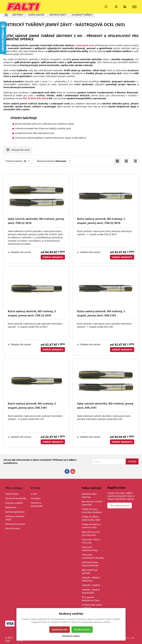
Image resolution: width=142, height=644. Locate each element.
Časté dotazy (12, 493)
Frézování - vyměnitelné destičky (93, 556)
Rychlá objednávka (15, 511)
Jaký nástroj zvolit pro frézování (91, 533)
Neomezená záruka (15, 523)
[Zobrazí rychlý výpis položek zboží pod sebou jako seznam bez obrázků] (135, 161)
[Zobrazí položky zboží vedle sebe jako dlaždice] (117, 161)
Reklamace (10, 507)
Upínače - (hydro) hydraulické (91, 591)
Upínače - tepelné (91, 585)
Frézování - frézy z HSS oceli (91, 541)
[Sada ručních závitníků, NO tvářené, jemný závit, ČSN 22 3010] (36, 196)
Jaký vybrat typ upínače (89, 571)
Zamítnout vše (59, 629)
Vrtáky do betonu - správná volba (91, 526)
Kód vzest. (61, 161)
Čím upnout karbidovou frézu (91, 599)
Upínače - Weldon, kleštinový (91, 579)
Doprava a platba (14, 502)
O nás (34, 493)
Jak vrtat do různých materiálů (92, 503)
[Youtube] (72, 471)
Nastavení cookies (71, 635)
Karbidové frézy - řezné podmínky (90, 564)
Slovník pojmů (12, 528)
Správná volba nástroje (89, 495)
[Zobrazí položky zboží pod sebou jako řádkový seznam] (126, 161)
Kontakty (35, 498)
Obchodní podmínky (15, 498)
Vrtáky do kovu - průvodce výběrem (91, 510)
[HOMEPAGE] (6, 14)
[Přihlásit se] (116, 6)
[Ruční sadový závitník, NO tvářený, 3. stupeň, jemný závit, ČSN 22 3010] (36, 288)
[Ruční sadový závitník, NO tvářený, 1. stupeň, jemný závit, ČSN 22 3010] (105, 196)
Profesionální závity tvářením (92, 606)
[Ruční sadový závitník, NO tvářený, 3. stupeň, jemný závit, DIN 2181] (36, 380)
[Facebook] (67, 471)
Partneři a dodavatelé (36, 504)
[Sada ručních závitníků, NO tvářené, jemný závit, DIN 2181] (105, 380)
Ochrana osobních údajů (14, 518)
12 (24, 161)
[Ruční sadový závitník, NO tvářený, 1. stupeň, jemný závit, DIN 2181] (105, 288)
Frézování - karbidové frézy (90, 549)
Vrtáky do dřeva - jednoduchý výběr (91, 518)
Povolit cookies (82, 629)
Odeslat (132, 461)
